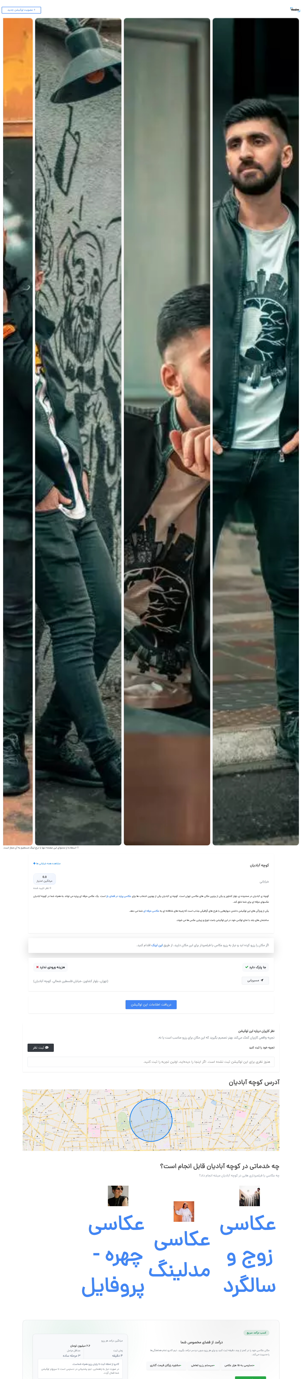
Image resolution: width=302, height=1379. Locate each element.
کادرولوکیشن (281, 10)
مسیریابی (253, 980)
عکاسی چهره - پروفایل (113, 1256)
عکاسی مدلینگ (179, 1257)
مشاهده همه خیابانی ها (48, 864)
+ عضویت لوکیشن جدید (21, 10)
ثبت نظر (39, 1047)
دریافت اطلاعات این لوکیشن (151, 1004)
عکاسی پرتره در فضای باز (118, 896)
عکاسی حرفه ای (151, 911)
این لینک (157, 945)
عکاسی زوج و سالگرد (248, 1256)
